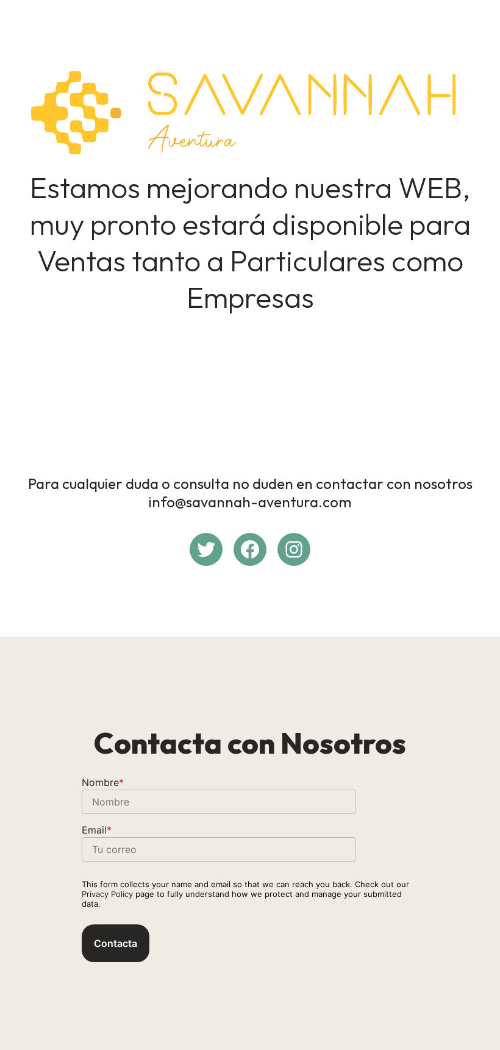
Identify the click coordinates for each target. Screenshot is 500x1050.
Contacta (115, 943)
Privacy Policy (107, 894)
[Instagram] (293, 549)
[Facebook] (250, 549)
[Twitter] (206, 549)
